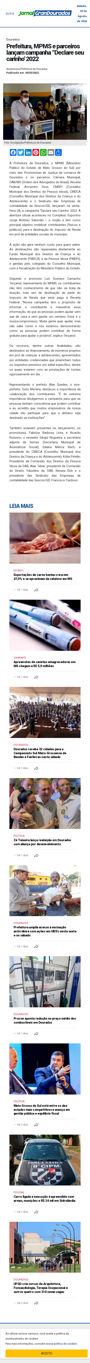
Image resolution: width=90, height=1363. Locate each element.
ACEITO (46, 1353)
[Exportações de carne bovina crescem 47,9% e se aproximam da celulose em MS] (45, 538)
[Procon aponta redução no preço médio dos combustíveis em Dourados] (45, 981)
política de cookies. (65, 1343)
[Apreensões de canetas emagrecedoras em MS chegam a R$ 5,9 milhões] (45, 625)
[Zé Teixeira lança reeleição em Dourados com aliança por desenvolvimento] (45, 803)
